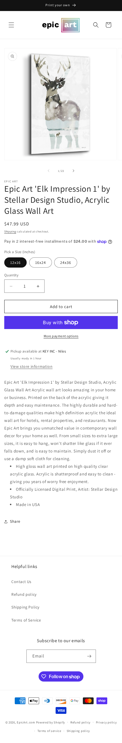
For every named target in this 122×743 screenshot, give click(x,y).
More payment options (61, 336)
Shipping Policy (25, 607)
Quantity (11, 275)
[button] (11, 25)
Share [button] (15, 521)
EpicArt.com (26, 722)
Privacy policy (106, 722)
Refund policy (24, 594)
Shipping (10, 231)
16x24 (40, 262)
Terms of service (49, 731)
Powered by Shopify (50, 722)
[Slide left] (48, 171)
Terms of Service (26, 620)
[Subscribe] (89, 656)
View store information (31, 366)
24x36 (65, 262)
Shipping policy (78, 731)
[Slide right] (73, 171)
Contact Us (21, 581)
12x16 (15, 262)
